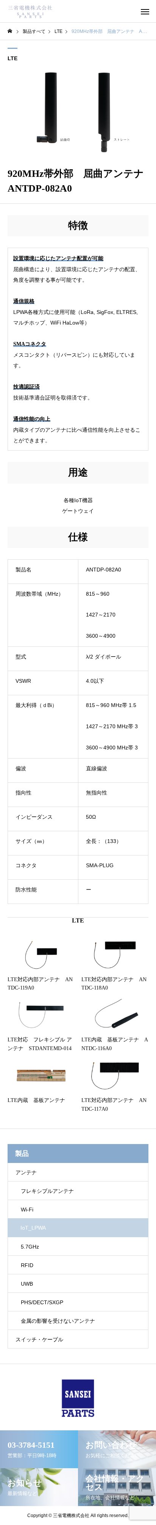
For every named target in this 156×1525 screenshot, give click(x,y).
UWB (27, 1284)
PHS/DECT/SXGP (42, 1302)
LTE (12, 58)
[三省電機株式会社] (30, 11)
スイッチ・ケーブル (39, 1339)
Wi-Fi (27, 1210)
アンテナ (26, 1172)
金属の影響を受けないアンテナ (58, 1321)
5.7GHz (30, 1247)
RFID (27, 1265)
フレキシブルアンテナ (47, 1191)
